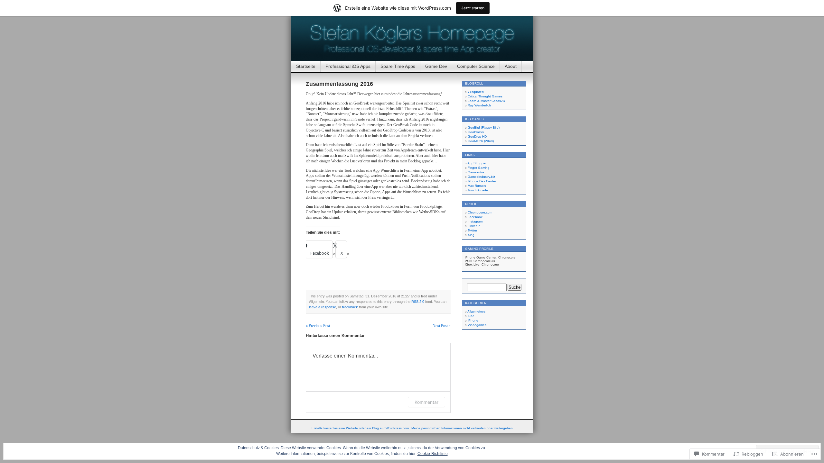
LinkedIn (474, 226)
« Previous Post (318, 325)
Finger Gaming (479, 167)
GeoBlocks (476, 132)
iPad (471, 316)
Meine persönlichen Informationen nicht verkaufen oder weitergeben (462, 428)
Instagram (475, 221)
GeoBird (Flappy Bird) (484, 127)
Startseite (305, 66)
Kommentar (426, 402)
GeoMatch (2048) (481, 141)
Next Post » (442, 325)
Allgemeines (476, 311)
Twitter (472, 230)
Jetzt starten (472, 7)
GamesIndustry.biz (481, 176)
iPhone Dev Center (482, 181)
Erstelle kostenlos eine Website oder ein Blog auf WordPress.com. (361, 428)
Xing (471, 235)
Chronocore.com (480, 212)
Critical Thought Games (485, 96)
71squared (476, 92)
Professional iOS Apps (347, 66)
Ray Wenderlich (479, 105)
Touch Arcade (478, 190)
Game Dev (436, 66)
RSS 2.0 (417, 302)
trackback (350, 307)
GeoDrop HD (477, 136)
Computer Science (476, 66)
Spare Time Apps (397, 66)
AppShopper (476, 163)
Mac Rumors (477, 185)
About (511, 66)
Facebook (475, 217)
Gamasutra (476, 172)
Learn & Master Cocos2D (486, 101)
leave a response (322, 307)
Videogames (477, 325)
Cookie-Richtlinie (432, 453)
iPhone (473, 320)
